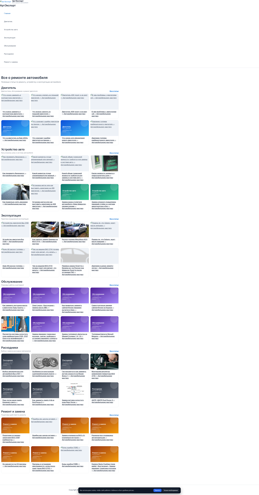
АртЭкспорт (8, 5)
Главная (7, 13)
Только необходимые (171, 490)
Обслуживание (10, 46)
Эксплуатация (9, 38)
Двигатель (8, 21)
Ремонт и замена (11, 62)
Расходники (9, 54)
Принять (157, 490)
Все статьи (114, 91)
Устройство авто (11, 30)
